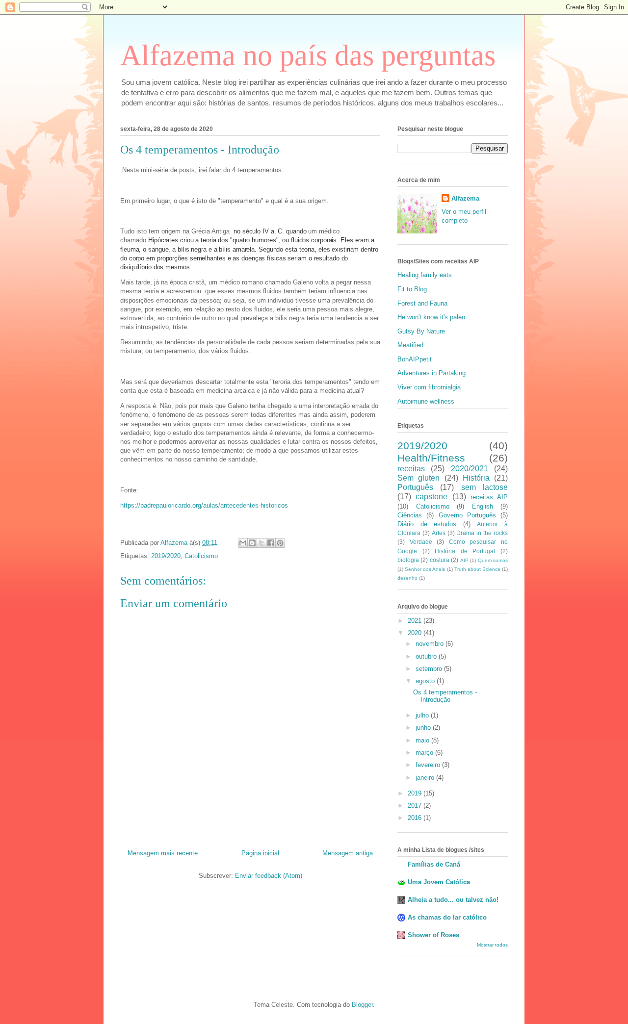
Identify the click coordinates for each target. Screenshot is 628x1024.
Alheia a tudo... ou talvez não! (453, 899)
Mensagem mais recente (163, 853)
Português (415, 487)
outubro (427, 656)
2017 (415, 805)
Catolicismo (201, 556)
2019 (415, 793)
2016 (415, 817)
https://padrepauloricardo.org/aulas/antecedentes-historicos (204, 505)
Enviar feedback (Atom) (268, 875)
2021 (415, 620)
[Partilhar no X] (261, 543)
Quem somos (493, 560)
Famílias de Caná (434, 864)
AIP (464, 560)
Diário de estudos (426, 524)
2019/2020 (166, 556)
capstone (431, 496)
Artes (438, 533)
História (476, 478)
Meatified (410, 345)
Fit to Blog (412, 289)
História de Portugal (465, 551)
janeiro (426, 777)
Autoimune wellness (425, 401)
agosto (426, 681)
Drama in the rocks (482, 533)
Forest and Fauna (422, 303)
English (482, 506)
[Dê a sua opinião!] (252, 543)
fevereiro (429, 764)
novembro (430, 643)
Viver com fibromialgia (429, 387)
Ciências (409, 515)
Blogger (362, 1004)
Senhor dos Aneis (425, 569)
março (425, 752)
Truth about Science (477, 569)
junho (424, 727)
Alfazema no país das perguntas (308, 55)
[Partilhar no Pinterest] (280, 543)
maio (423, 740)
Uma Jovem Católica (439, 882)
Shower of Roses (433, 935)
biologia (408, 560)
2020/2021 (469, 468)
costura (439, 560)
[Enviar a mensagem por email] (243, 543)
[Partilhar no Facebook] (271, 543)
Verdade (421, 541)
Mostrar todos (492, 944)
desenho (407, 578)
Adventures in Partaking (431, 373)
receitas (411, 468)
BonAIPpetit (414, 359)
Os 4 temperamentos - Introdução (445, 696)
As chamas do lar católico (447, 917)
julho (423, 715)
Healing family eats (424, 275)
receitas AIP (489, 497)
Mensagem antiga (347, 853)
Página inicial (260, 853)
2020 (415, 633)
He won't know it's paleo (431, 317)
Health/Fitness (431, 457)
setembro (430, 668)
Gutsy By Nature (421, 331)
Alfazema (465, 198)
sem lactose (484, 487)
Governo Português (467, 515)
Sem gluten (418, 478)
